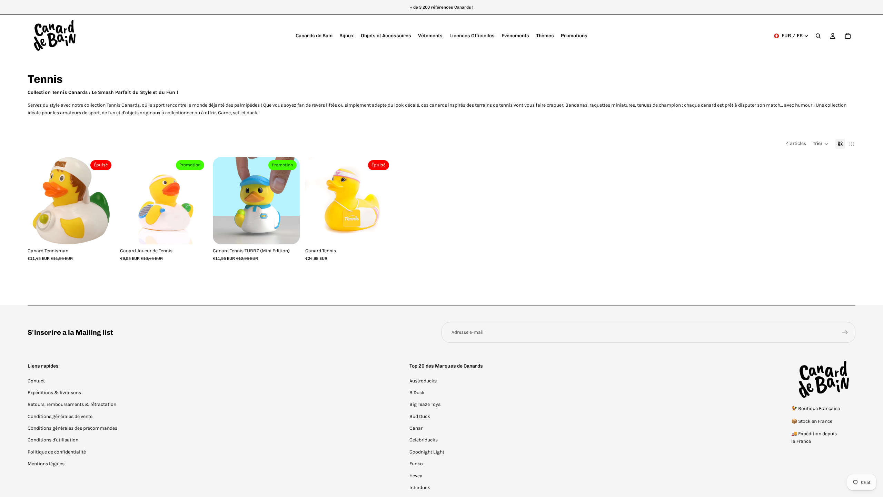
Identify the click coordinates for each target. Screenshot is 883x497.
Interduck (419, 487)
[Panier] (847, 35)
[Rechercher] (818, 35)
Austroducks (423, 381)
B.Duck (417, 393)
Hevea (416, 476)
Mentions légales (46, 464)
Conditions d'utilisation (53, 440)
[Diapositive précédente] (38, 200)
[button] (821, 144)
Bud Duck (419, 416)
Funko (416, 464)
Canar (416, 428)
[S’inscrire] (845, 332)
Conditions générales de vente (60, 416)
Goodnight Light (426, 452)
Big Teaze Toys (424, 404)
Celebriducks (423, 440)
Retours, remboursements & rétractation (72, 404)
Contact (36, 381)
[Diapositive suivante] (104, 200)
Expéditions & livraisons (54, 393)
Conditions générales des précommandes (72, 428)
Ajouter (202, 233)
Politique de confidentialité (57, 452)
